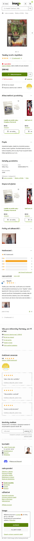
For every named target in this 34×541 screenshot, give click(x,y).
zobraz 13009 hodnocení (9, 360)
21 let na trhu (7, 340)
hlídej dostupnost (16, 74)
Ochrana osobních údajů (9, 497)
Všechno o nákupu (7, 471)
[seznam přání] (30, 74)
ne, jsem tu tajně (16, 529)
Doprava (4, 473)
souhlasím (16, 525)
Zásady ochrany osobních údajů (13, 534)
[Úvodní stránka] (2, 13)
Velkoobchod (6, 501)
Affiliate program (7, 505)
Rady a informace (7, 499)
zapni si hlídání (6, 66)
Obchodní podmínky (8, 495)
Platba (10, 473)
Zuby (26, 13)
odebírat (26, 431)
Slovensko (7, 484)
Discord (6, 453)
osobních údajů (28, 436)
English (6, 486)
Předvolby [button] (12, 520)
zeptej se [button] (29, 79)
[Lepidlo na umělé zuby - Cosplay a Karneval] (11, 117)
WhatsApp (7, 454)
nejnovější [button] (17, 276)
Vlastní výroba (8, 343)
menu (6, 4)
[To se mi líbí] (30, 311)
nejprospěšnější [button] (7, 276)
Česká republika (9, 483)
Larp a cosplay (9, 13)
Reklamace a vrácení (8, 477)
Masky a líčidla (19, 13)
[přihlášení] (25, 4)
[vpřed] (32, 33)
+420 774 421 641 (9, 447)
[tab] (15, 51)
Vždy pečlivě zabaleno (10, 345)
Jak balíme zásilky (7, 475)
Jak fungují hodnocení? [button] (25, 272)
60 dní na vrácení (9, 337)
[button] (17, 96)
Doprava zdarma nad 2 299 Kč (13, 334)
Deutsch (6, 488)
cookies (18, 514)
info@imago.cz (8, 451)
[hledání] (30, 8)
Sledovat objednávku (8, 479)
